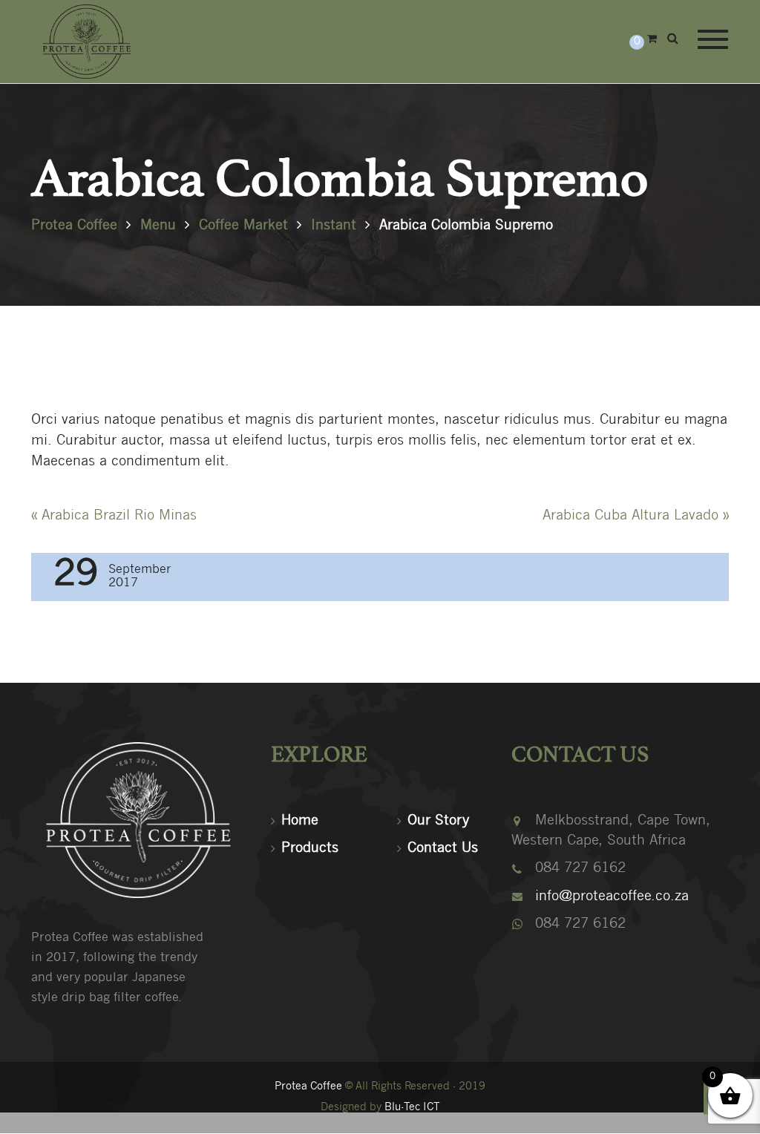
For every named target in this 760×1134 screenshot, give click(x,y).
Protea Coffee (308, 1087)
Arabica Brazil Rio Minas (114, 516)
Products (309, 848)
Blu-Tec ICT (412, 1107)
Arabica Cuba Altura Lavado (636, 516)
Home (299, 821)
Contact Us (442, 848)
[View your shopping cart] (652, 40)
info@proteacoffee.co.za (612, 897)
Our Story (438, 821)
